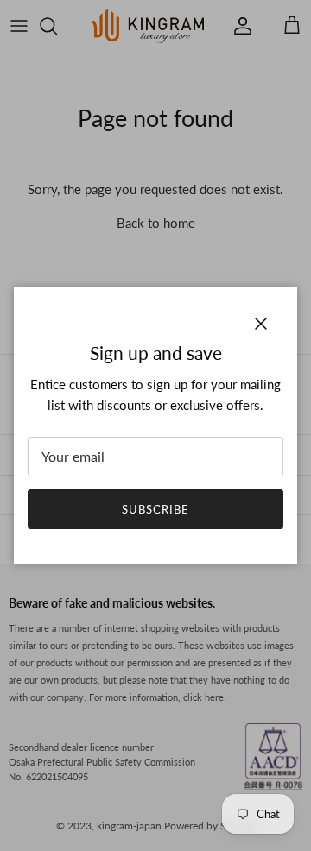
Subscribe (155, 509)
